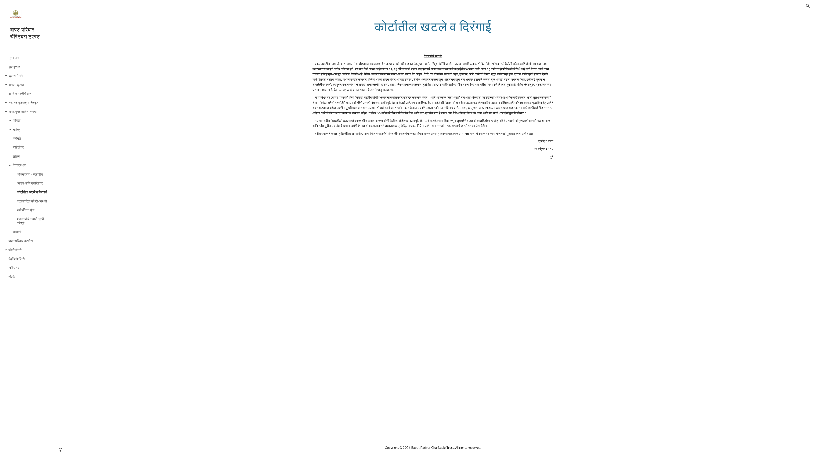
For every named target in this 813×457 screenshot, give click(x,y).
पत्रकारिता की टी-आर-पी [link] (32, 201)
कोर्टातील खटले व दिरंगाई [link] (32, 192)
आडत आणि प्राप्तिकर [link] (30, 183)
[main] (433, 26)
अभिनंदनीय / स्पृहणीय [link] (30, 174)
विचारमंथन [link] (19, 165)
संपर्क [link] (11, 277)
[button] (808, 6)
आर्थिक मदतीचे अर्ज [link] (19, 93)
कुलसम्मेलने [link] (15, 76)
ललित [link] (16, 156)
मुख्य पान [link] (13, 58)
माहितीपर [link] (18, 147)
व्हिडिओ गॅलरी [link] (16, 259)
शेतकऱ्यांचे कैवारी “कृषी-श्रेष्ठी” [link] (31, 221)
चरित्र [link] (17, 129)
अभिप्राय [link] (13, 268)
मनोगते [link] (17, 138)
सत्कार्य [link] (17, 232)
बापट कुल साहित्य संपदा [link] (22, 111)
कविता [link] (17, 120)
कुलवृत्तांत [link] (14, 67)
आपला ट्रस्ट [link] (16, 85)
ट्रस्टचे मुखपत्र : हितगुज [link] (23, 102)
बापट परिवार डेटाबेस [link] (20, 241)
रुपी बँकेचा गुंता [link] (26, 210)
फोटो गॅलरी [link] (15, 250)
